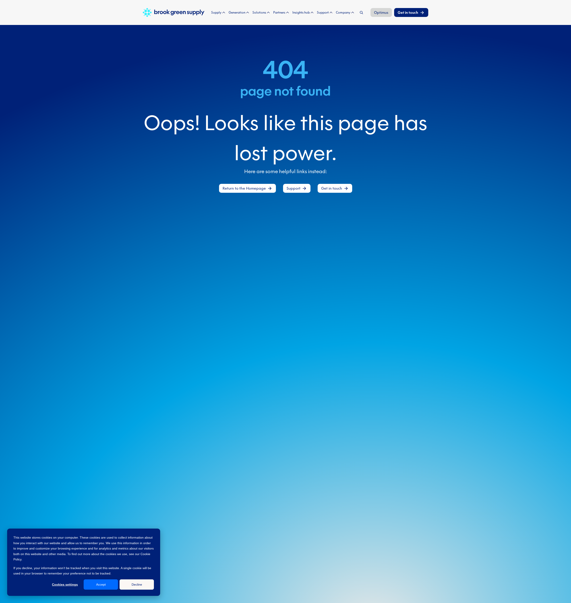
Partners (279, 12)
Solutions (259, 12)
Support (323, 12)
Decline (137, 584)
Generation (237, 12)
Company (343, 12)
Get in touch (408, 12)
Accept (101, 584)
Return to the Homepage (244, 188)
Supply (216, 12)
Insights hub (301, 12)
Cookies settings (65, 584)
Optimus (381, 12)
